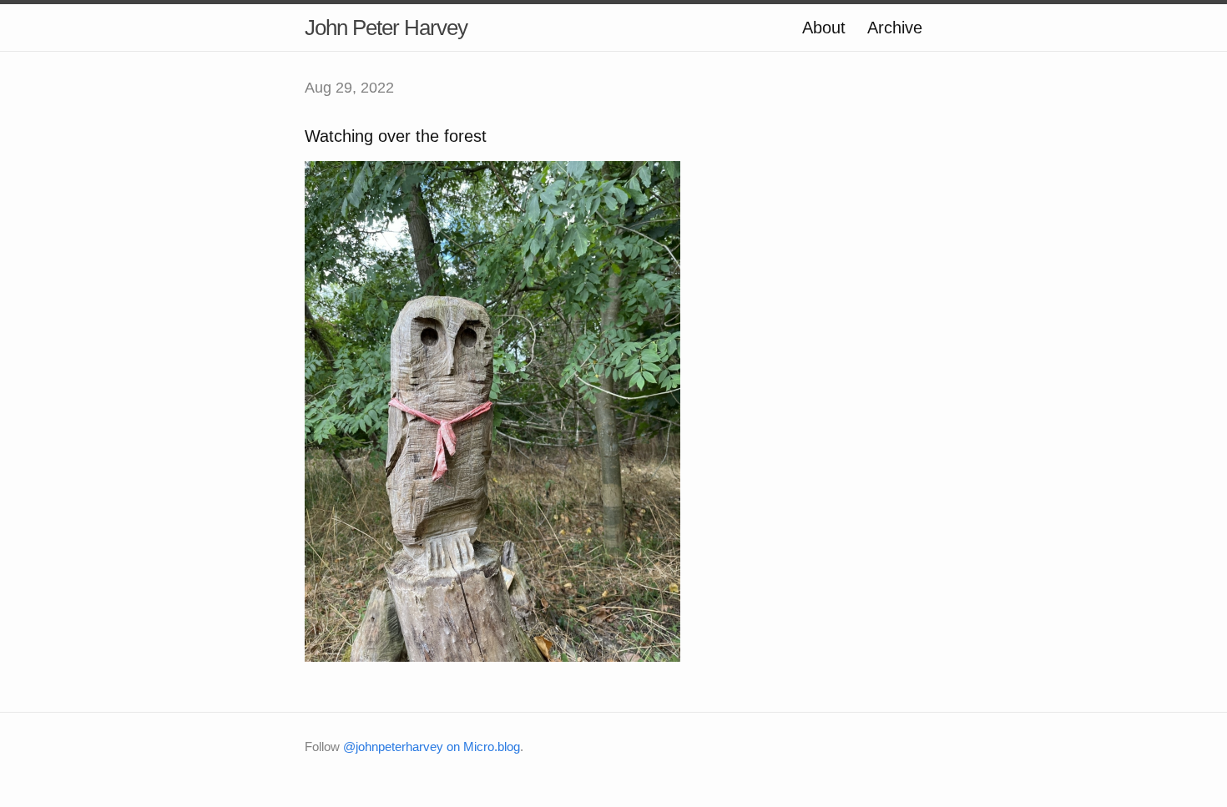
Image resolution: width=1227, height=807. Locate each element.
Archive (894, 27)
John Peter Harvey (386, 27)
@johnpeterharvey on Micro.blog (431, 746)
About (824, 27)
